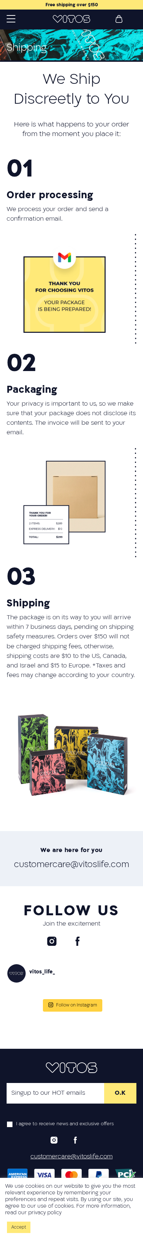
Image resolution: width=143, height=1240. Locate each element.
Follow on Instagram (76, 1005)
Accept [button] (18, 1227)
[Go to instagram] (52, 941)
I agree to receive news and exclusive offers (65, 1124)
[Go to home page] (71, 19)
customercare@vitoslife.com (71, 864)
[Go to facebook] (78, 941)
